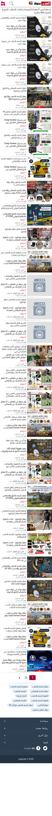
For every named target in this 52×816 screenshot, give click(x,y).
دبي (22, 35)
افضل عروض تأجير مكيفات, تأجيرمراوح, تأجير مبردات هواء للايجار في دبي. (14, 349)
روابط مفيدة (26, 728)
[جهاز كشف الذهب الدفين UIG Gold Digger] (39, 600)
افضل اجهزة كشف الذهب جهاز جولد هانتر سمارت (14, 629)
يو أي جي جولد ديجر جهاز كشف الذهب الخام (16, 441)
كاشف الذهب (20, 691)
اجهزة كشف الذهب (18, 686)
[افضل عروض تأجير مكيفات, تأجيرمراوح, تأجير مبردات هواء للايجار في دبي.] (39, 366)
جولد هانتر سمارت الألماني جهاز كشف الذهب (15, 418)
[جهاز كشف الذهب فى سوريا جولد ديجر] (39, 60)
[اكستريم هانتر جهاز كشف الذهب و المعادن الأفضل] (39, 506)
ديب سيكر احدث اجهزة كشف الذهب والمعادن (13, 159)
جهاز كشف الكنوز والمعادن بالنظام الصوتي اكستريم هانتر (13, 206)
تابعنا (25, 742)
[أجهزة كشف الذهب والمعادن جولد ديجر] (39, 37)
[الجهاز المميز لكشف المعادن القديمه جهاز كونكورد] (39, 530)
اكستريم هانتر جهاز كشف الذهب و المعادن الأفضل (15, 488)
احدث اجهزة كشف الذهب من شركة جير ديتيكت (13, 253)
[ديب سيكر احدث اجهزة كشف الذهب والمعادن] (39, 178)
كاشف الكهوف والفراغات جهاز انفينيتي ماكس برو (15, 277)
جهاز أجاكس (43, 705)
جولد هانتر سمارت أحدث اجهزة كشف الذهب (15, 606)
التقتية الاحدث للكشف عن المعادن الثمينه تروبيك (15, 653)
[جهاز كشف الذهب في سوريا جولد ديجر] (39, 84)
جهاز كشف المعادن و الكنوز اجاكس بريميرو (14, 89)
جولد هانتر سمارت (40, 710)
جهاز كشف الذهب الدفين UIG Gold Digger (15, 582)
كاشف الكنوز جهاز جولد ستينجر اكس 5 (16, 183)
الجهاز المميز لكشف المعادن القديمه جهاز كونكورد (14, 512)
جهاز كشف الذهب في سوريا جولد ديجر (13, 66)
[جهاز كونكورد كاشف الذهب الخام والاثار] (39, 553)
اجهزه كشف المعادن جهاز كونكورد (15, 300)
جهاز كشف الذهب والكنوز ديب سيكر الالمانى (15, 136)
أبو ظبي (21, 575)
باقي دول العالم (18, 293)
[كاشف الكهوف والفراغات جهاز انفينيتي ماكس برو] (39, 285)
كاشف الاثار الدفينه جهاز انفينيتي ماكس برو (16, 324)
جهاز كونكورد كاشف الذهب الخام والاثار (14, 535)
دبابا (22, 199)
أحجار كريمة (21, 696)
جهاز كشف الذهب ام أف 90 (21, 705)
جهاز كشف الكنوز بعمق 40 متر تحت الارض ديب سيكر (14, 113)
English (28, 748)
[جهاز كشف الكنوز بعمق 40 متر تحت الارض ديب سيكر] (39, 131)
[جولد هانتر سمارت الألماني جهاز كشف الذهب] (39, 436)
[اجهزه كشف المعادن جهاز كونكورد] (39, 308)
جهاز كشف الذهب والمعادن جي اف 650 (14, 559)
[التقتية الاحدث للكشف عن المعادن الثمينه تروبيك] (39, 671)
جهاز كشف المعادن (39, 691)
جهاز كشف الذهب (40, 686)
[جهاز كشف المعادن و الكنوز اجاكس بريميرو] (39, 107)
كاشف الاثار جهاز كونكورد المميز (15, 230)
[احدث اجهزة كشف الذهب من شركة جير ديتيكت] (39, 272)
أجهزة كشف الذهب (39, 696)
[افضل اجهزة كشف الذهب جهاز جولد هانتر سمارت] (39, 647)
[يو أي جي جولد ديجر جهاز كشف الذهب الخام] (39, 459)
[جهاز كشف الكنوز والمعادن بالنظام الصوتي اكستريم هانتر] (39, 225)
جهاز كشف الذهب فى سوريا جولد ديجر (13, 42)
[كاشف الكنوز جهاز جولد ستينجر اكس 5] (39, 201)
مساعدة (26, 721)
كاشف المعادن (19, 700)
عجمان (21, 528)
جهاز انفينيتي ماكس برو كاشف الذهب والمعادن (16, 371)
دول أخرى (26, 735)
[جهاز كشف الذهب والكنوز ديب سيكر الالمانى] (39, 154)
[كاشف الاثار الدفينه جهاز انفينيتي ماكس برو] (39, 332)
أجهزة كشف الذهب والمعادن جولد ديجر (13, 19)
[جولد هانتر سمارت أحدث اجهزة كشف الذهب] (39, 624)
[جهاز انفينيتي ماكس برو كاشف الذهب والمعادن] (39, 389)
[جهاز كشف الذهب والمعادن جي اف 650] (39, 577)
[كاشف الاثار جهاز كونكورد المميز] (39, 248)
